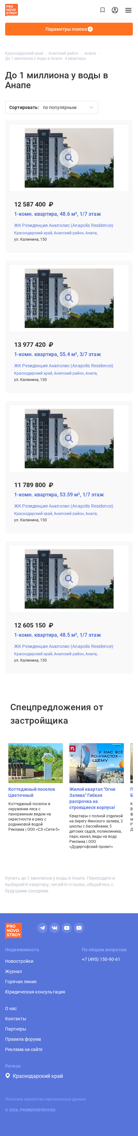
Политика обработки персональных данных (45, 1099)
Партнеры (15, 1028)
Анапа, (91, 233)
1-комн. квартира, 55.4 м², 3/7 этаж (57, 354)
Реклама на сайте (23, 1049)
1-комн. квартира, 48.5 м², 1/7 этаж (57, 635)
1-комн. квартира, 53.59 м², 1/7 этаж (59, 495)
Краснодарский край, (33, 233)
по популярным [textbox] (60, 107)
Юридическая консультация (35, 991)
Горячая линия (21, 981)
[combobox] (65, 107)
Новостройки (19, 961)
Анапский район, (69, 233)
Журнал (13, 971)
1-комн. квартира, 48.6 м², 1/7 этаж (57, 214)
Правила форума (23, 1039)
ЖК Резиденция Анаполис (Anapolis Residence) (63, 225)
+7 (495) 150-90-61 (101, 959)
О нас (11, 1008)
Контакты (15, 1018)
